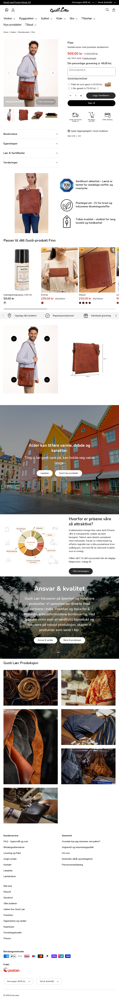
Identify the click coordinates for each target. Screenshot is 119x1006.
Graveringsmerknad (77, 78)
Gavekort (8, 897)
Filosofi (7, 891)
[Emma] (59, 270)
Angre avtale (10, 859)
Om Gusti (42, 637)
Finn (33, 32)
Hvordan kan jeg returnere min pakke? (81, 841)
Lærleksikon (9, 876)
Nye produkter (12, 25)
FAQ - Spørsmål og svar (15, 841)
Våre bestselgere (81, 571)
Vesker (13, 32)
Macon (82, 294)
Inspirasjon (8, 926)
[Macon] (97, 270)
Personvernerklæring (72, 864)
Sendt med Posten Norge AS (17, 2)
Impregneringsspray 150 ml (17, 294)
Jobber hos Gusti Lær (14, 909)
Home (5, 32)
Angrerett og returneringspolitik (78, 847)
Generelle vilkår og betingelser (77, 859)
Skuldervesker (23, 32)
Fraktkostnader (89, 58)
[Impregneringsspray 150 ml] (21, 270)
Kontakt (7, 864)
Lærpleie (45, 473)
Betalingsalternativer (14, 847)
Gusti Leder (14, 995)
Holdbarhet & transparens (69, 637)
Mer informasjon (47, 101)
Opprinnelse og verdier (14, 921)
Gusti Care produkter (68, 473)
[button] (6, 10)
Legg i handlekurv (101, 95)
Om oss (66, 853)
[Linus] (117, 303)
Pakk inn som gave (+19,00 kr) (86, 84)
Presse (7, 938)
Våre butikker (10, 903)
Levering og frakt (12, 853)
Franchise (8, 915)
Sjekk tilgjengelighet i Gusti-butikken (89, 131)
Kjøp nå (91, 103)
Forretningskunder (12, 932)
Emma (44, 294)
